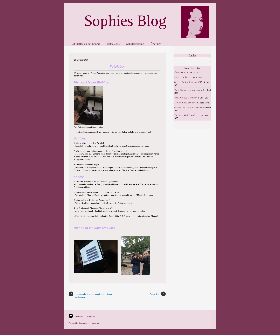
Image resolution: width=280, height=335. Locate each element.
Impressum (79, 316)
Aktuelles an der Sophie (86, 44)
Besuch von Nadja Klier (186, 107)
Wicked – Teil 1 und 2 (185, 115)
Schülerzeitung (135, 44)
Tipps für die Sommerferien (188, 89)
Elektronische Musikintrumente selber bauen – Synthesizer (92, 295)
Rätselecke (113, 44)
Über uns (156, 44)
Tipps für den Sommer (185, 97)
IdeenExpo (179, 72)
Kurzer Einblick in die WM (188, 82)
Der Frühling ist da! (184, 102)
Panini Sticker (181, 77)
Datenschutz (91, 316)
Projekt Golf (156, 294)
